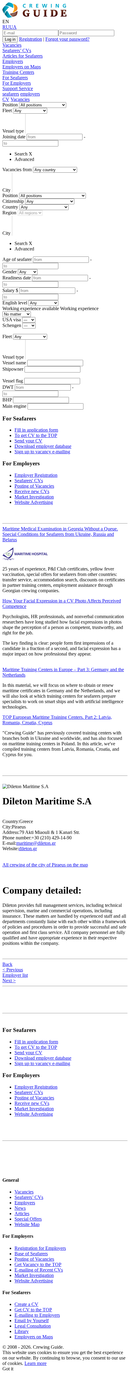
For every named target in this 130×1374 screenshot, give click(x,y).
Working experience (79, 308)
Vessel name (14, 362)
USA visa (11, 319)
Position (10, 104)
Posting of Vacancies (34, 486)
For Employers (16, 83)
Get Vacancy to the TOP (38, 1264)
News (20, 1208)
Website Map (27, 1224)
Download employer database (43, 446)
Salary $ (10, 290)
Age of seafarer (17, 259)
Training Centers (18, 72)
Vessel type (13, 131)
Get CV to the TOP (33, 1309)
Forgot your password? (67, 39)
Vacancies (11, 45)
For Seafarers (15, 77)
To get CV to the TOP (36, 435)
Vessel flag (12, 380)
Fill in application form (36, 429)
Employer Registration (36, 475)
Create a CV (26, 1304)
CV (5, 99)
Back (7, 964)
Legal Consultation (33, 1325)
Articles (22, 1213)
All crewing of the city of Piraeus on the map (45, 864)
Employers (12, 61)
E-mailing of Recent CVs (39, 1269)
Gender (9, 271)
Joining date (13, 136)
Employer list (15, 975)
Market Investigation (34, 496)
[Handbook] (7, 1168)
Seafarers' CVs (29, 480)
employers (30, 93)
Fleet (7, 110)
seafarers (10, 93)
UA (13, 27)
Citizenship (13, 201)
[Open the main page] (35, 16)
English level (14, 302)
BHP (7, 399)
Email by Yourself (32, 1320)
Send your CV (28, 440)
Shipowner (12, 369)
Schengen (11, 325)
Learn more (35, 1363)
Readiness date (16, 277)
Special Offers (28, 1219)
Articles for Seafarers (22, 55)
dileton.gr (28, 848)
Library (22, 1331)
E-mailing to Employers (37, 1315)
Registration (30, 39)
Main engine (14, 406)
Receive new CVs (32, 491)
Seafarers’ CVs (16, 50)
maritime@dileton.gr (36, 843)
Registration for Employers (40, 1248)
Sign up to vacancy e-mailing (42, 451)
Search (21, 153)
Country (10, 206)
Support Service (17, 88)
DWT (8, 387)
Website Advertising (34, 502)
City (6, 190)
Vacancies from (17, 169)
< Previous (12, 969)
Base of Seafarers (31, 1253)
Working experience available (30, 308)
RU (5, 27)
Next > (9, 980)
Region (9, 212)
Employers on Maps (21, 66)
